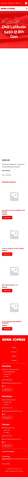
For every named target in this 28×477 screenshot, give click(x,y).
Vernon (20, 3)
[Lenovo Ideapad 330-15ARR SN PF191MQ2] (14, 307)
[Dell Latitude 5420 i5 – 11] (14, 271)
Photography (12, 471)
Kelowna (4, 3)
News (14, 356)
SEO (17, 471)
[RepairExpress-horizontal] (7, 8)
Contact (14, 360)
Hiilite (21, 471)
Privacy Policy (6, 464)
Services (14, 352)
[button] (7, 217)
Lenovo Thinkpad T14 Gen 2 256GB (13, 248)
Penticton (12, 3)
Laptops (17, 21)
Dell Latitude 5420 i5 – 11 (10, 285)
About (14, 347)
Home (3, 21)
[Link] (26, 8)
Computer (10, 21)
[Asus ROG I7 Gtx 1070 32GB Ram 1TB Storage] (14, 196)
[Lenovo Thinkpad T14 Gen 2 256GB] (14, 234)
